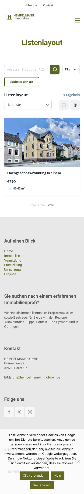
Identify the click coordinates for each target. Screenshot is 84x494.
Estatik (50, 205)
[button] (77, 20)
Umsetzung (12, 269)
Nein (57, 475)
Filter (68, 69)
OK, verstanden (34, 475)
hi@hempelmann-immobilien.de (37, 377)
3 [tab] (42, 163)
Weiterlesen (42, 485)
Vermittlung (12, 260)
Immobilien (12, 256)
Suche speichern (21, 82)
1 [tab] (34, 163)
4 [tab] (46, 163)
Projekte (10, 274)
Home (8, 251)
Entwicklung (13, 265)
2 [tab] (38, 163)
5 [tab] (50, 163)
